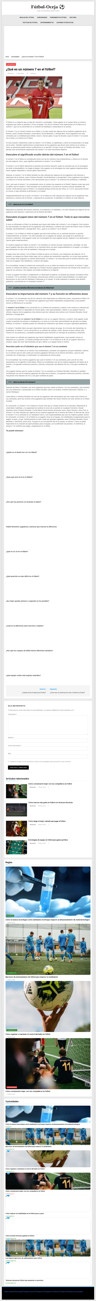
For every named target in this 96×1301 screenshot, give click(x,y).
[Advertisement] (48, 41)
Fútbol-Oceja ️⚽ (48, 6)
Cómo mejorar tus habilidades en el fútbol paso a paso (25, 1213)
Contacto (62, 1291)
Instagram (47, 1291)
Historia (73, 17)
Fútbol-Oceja (8, 1291)
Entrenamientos (47, 22)
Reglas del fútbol (27, 17)
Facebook (39, 1291)
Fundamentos (11, 973)
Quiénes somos (29, 1291)
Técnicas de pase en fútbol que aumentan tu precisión (24, 1280)
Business (10, 915)
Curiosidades (42, 17)
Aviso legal (18, 1291)
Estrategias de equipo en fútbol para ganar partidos (48, 840)
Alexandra (11, 73)
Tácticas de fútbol (30, 22)
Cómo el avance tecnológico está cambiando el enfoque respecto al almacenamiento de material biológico (48, 920)
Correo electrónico (14, 745)
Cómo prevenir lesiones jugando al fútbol (20, 1236)
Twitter (55, 1291)
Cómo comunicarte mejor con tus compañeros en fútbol (50, 784)
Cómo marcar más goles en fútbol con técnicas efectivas (50, 802)
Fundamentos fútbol (58, 17)
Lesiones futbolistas (64, 22)
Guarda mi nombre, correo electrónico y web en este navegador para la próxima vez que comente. (40, 761)
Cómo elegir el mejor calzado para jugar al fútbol (46, 821)
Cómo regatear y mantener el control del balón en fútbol (28, 1034)
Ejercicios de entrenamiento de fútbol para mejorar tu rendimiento (32, 977)
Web (9, 753)
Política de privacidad (75, 1291)
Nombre (11, 737)
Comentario (12, 714)
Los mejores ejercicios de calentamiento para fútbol (24, 1258)
